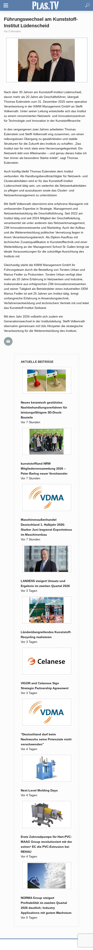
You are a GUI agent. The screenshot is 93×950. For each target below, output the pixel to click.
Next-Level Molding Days (39, 790)
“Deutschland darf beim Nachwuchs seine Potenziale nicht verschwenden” (46, 739)
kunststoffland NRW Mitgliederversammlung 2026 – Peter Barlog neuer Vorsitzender (44, 468)
